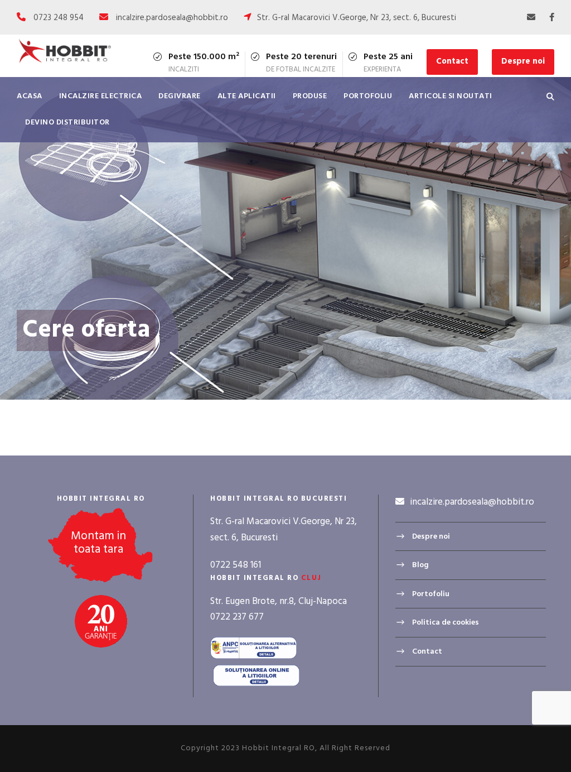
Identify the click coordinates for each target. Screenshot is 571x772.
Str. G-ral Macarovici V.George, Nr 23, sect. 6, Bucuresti (356, 18)
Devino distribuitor (67, 122)
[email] (531, 18)
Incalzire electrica (100, 96)
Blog (420, 565)
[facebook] (551, 18)
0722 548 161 (235, 565)
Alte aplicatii (246, 96)
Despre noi (523, 61)
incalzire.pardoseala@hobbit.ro (172, 18)
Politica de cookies (445, 622)
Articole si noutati (450, 96)
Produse (310, 96)
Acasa (29, 96)
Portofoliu (367, 96)
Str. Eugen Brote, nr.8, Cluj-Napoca (278, 601)
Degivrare (179, 96)
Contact (452, 61)
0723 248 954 (58, 18)
